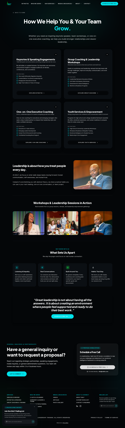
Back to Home (20, 12)
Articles (56, 400)
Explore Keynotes (35, 93)
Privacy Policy (97, 417)
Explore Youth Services (87, 142)
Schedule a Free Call (109, 3)
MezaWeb (65, 423)
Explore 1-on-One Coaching (36, 142)
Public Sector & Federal (38, 404)
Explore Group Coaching (87, 93)
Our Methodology (82, 400)
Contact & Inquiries (83, 402)
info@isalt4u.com (103, 371)
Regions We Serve (36, 406)
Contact (87, 3)
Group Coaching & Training (16, 402)
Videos (55, 397)
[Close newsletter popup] (34, 406)
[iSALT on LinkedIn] (77, 406)
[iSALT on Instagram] (80, 406)
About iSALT (80, 397)
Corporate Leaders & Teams (37, 400)
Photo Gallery (58, 402)
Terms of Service (111, 417)
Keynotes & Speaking (14, 400)
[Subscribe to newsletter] (116, 405)
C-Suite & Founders (36, 397)
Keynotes (25, 3)
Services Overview (13, 397)
